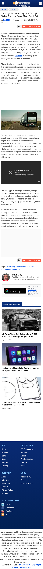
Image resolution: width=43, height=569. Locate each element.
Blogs (3, 459)
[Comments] (19, 26)
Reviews (5, 453)
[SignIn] (4, 3)
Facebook (10, 508)
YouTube (9, 511)
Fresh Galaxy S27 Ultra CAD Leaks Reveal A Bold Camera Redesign (21, 403)
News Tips (5, 483)
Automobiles (20, 267)
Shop (23, 480)
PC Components (27, 449)
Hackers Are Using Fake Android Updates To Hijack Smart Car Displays (20, 369)
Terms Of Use (25, 568)
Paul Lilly (17, 274)
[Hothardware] (21, 4)
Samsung (18, 56)
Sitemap (4, 466)
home (4, 9)
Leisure (24, 462)
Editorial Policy (27, 483)
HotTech (4, 493)
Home (3, 449)
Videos (23, 466)
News (13, 9)
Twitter (8, 504)
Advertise (5, 480)
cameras (30, 267)
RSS (8, 514)
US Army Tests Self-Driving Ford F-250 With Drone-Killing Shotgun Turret (19, 335)
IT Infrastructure (27, 459)
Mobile (23, 456)
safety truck (16, 269)
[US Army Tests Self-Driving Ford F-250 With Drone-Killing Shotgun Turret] (21, 320)
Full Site (4, 462)
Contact (4, 487)
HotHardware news (32, 290)
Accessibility (26, 477)
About (3, 477)
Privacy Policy (7, 490)
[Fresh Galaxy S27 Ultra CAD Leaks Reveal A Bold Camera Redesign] (21, 388)
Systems (24, 453)
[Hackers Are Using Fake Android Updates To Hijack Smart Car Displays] (21, 354)
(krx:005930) (6, 269)
